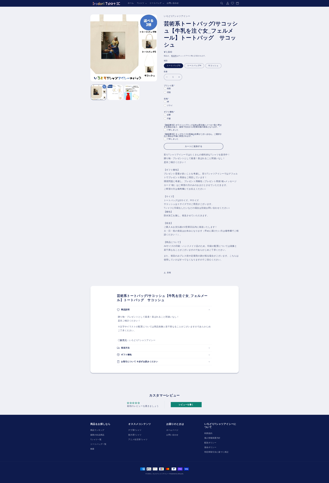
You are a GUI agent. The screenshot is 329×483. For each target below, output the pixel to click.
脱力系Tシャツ (134, 435)
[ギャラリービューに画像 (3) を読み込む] (132, 92)
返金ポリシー (210, 447)
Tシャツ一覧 (96, 440)
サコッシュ (213, 66)
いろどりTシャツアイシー (160, 474)
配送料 (174, 56)
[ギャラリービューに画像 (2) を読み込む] (115, 92)
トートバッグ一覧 (98, 444)
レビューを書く (186, 405)
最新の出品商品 (97, 435)
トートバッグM (194, 66)
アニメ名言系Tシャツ (137, 440)
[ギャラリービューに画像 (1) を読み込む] (98, 92)
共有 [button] (169, 273)
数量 (166, 72)
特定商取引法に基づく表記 (216, 452)
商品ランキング (97, 430)
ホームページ (172, 430)
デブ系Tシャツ (134, 430)
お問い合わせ (172, 435)
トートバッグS (173, 66)
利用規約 (208, 433)
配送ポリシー (210, 443)
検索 (92, 449)
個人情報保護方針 (212, 438)
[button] (141, 3)
